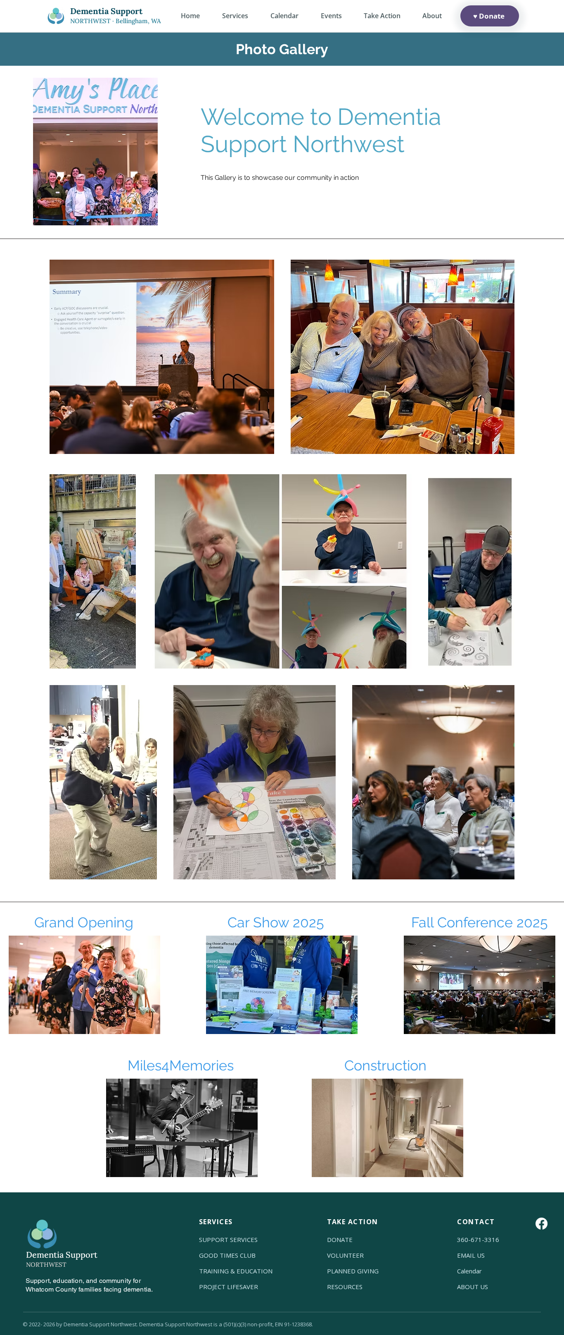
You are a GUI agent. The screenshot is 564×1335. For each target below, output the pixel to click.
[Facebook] (541, 1224)
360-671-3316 (478, 1239)
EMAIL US (471, 1255)
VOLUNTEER (345, 1255)
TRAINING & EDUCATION (236, 1271)
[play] (533, 942)
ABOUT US (472, 1286)
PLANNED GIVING (353, 1271)
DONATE (340, 1239)
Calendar (469, 1271)
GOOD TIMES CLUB (227, 1255)
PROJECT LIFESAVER (228, 1286)
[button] (431, 16)
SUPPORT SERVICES (228, 1239)
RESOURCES (345, 1286)
